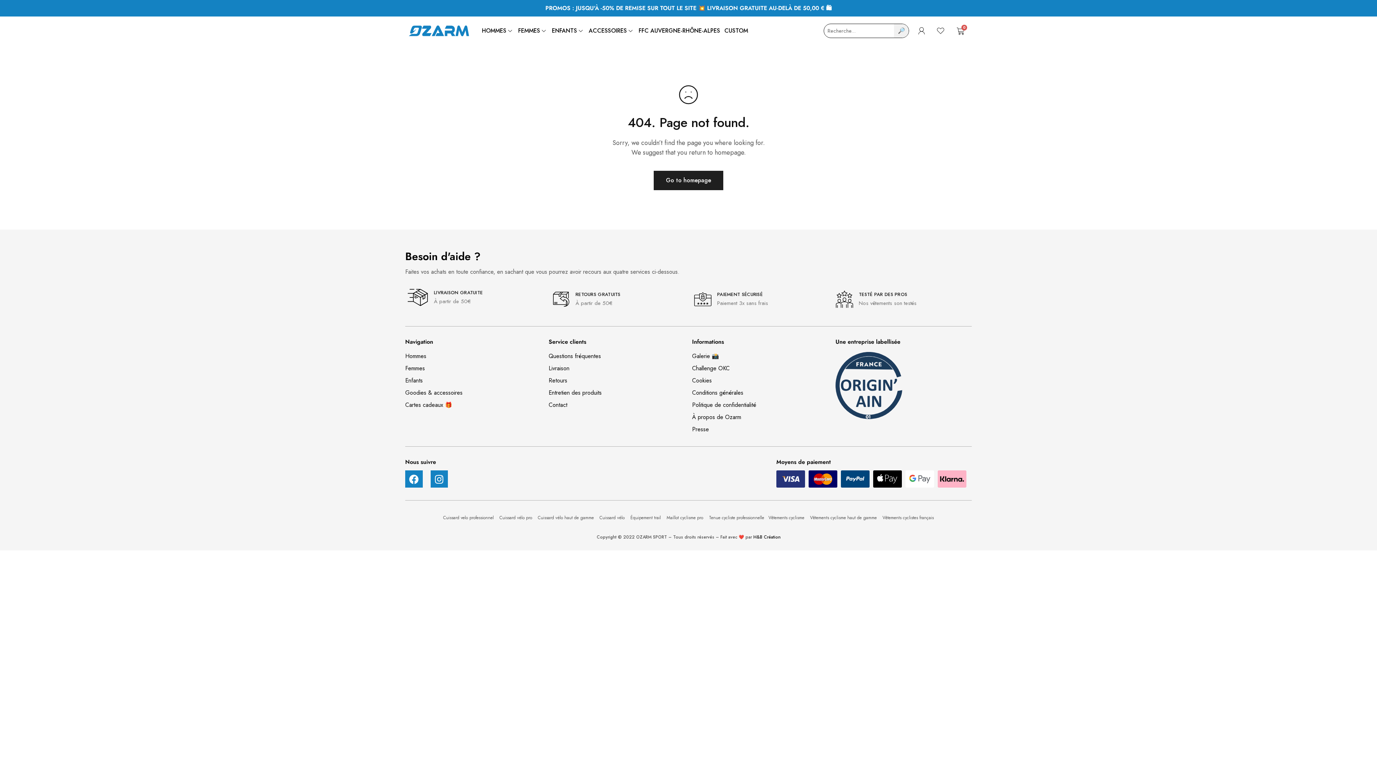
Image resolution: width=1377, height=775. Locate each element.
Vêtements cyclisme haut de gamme (844, 518)
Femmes (529, 31)
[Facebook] (414, 479)
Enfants (564, 31)
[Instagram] (439, 479)
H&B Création (767, 537)
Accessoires (608, 31)
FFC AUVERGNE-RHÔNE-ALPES (679, 31)
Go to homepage (688, 180)
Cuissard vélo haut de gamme (566, 518)
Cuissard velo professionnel (469, 518)
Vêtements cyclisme (787, 518)
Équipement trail (646, 518)
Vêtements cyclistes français (908, 518)
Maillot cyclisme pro (686, 518)
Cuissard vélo (613, 518)
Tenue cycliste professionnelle (736, 518)
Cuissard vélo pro (517, 518)
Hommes (494, 31)
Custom (736, 31)
